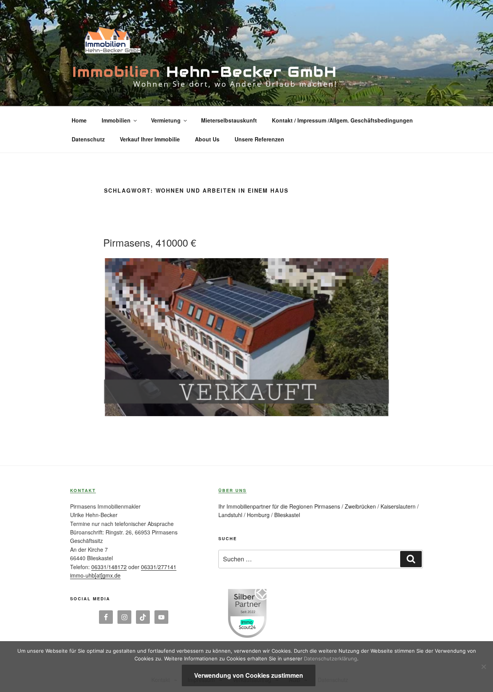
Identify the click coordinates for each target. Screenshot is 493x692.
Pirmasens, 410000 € (149, 242)
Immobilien (116, 120)
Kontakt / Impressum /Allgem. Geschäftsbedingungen (342, 120)
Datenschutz (88, 139)
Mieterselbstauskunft (229, 120)
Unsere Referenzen (259, 139)
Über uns (232, 490)
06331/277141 (158, 567)
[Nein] (483, 666)
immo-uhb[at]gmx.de (95, 575)
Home (79, 120)
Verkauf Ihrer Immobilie (150, 139)
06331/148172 (109, 567)
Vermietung (166, 120)
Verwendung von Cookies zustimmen (248, 675)
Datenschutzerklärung (330, 658)
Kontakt (83, 490)
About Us (207, 139)
